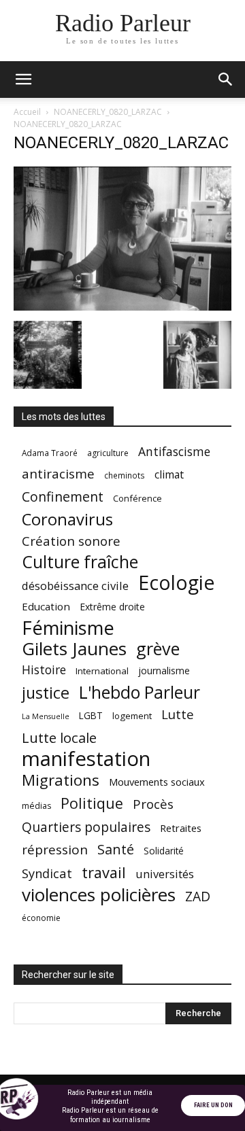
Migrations (60, 780)
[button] (23, 79)
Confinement (62, 496)
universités (164, 874)
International (102, 671)
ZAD (197, 896)
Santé (115, 849)
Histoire (44, 670)
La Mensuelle (45, 716)
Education (46, 606)
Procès (153, 804)
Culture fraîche (80, 562)
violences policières (99, 895)
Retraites (180, 828)
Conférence (137, 498)
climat (169, 475)
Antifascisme (174, 452)
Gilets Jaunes (74, 649)
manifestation (86, 759)
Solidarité (164, 851)
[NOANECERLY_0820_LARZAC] (122, 307)
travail (104, 872)
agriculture (108, 453)
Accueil (27, 112)
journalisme (164, 670)
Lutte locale (59, 738)
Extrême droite (112, 606)
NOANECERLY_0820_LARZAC (108, 112)
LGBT (91, 716)
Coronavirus (67, 519)
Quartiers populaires (86, 827)
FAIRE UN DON (213, 1105)
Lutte (177, 714)
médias (36, 806)
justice (45, 693)
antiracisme (58, 474)
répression (55, 850)
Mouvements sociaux (157, 781)
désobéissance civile (75, 585)
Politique (92, 803)
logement (132, 716)
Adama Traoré (50, 452)
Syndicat (47, 873)
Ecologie (176, 583)
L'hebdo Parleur (139, 692)
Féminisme (68, 628)
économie (41, 918)
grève (158, 649)
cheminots (124, 475)
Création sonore (71, 541)
